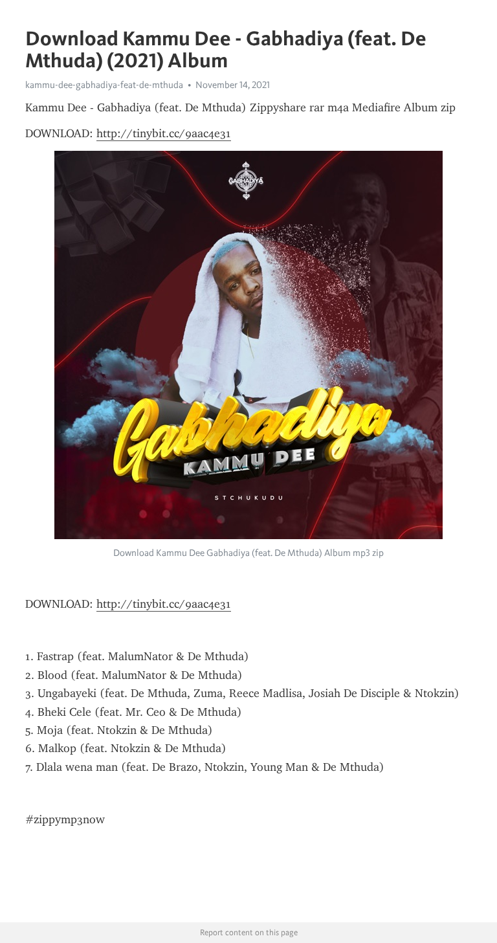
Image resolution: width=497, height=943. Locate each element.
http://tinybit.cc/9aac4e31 (163, 133)
